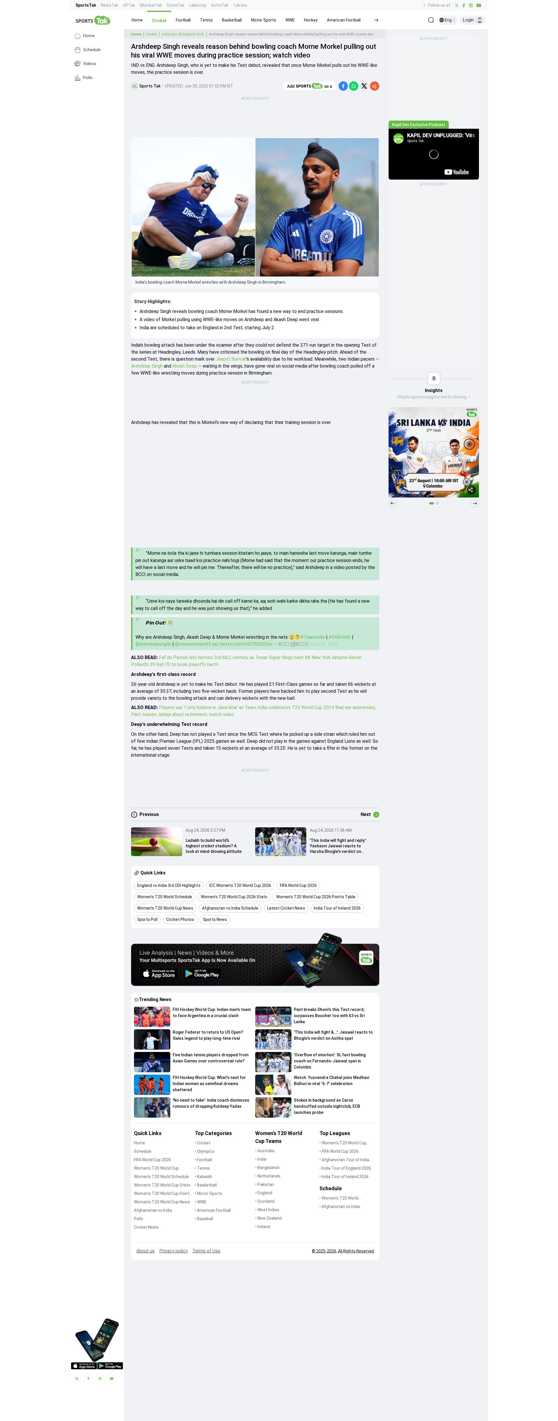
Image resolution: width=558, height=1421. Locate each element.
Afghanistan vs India (153, 1210)
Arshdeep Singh (147, 366)
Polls (87, 77)
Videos (89, 63)
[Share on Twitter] (364, 86)
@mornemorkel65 (193, 644)
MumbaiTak (151, 5)
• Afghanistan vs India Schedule (339, 1207)
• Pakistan (264, 1184)
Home (89, 35)
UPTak (129, 5)
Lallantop (197, 5)
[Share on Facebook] (343, 86)
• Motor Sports (208, 1193)
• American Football (213, 1210)
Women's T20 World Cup (156, 1168)
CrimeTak (176, 5)
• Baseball (204, 1218)
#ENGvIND (340, 637)
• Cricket (202, 1143)
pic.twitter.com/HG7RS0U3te (242, 644)
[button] (137, 20)
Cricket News (146, 1227)
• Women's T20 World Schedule (338, 1198)
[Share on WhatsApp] (353, 86)
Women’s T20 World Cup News (162, 1202)
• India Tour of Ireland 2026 (344, 1176)
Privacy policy (173, 1251)
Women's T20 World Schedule (161, 1176)
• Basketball (206, 1185)
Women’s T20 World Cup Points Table (163, 1194)
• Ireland (262, 1226)
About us (145, 1251)
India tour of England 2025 (183, 34)
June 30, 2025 (324, 644)
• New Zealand (268, 1218)
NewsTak (109, 5)
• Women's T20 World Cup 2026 (342, 1143)
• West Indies (267, 1209)
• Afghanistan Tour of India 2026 (344, 1160)
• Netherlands (267, 1176)
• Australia (264, 1150)
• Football (203, 1159)
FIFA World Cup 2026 (152, 1159)
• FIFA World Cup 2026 (339, 1151)
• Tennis (202, 1168)
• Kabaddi (203, 1176)
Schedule (92, 49)
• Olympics (204, 1151)
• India (260, 1159)
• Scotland (264, 1201)
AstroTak (219, 5)
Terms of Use (206, 1251)
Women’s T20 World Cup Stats (162, 1185)
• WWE (200, 1202)
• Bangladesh (267, 1167)
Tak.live (240, 5)
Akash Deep (184, 366)
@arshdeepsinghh (153, 644)
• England (263, 1193)
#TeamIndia (313, 637)
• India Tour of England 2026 (345, 1168)
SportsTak (86, 5)
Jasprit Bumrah (231, 359)
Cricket (151, 34)
